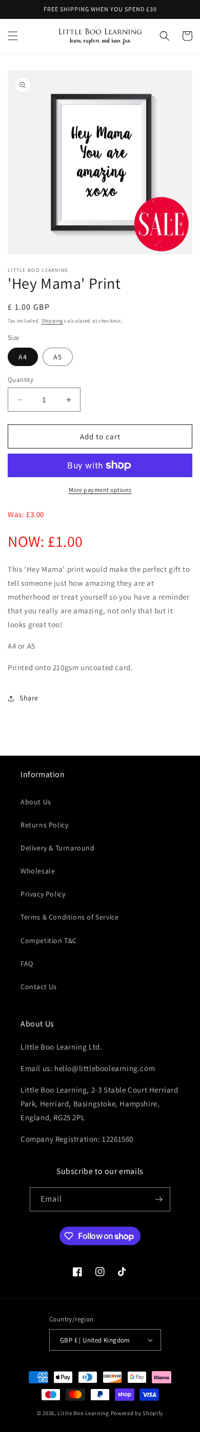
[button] (13, 36)
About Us (36, 801)
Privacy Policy (43, 894)
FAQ (27, 963)
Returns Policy (44, 824)
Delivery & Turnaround (58, 847)
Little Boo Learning (83, 1413)
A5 (57, 356)
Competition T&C (49, 940)
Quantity (20, 379)
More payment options (100, 490)
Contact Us (39, 986)
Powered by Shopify (137, 1413)
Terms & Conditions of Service (69, 917)
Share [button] (28, 697)
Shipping (52, 320)
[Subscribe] (158, 1199)
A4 (22, 356)
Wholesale (38, 870)
